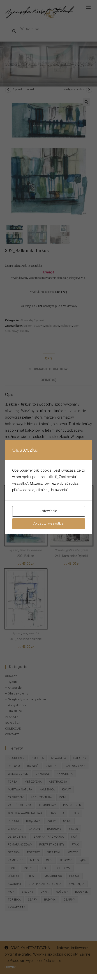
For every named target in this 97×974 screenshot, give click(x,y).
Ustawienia (48, 511)
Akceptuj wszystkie (48, 523)
